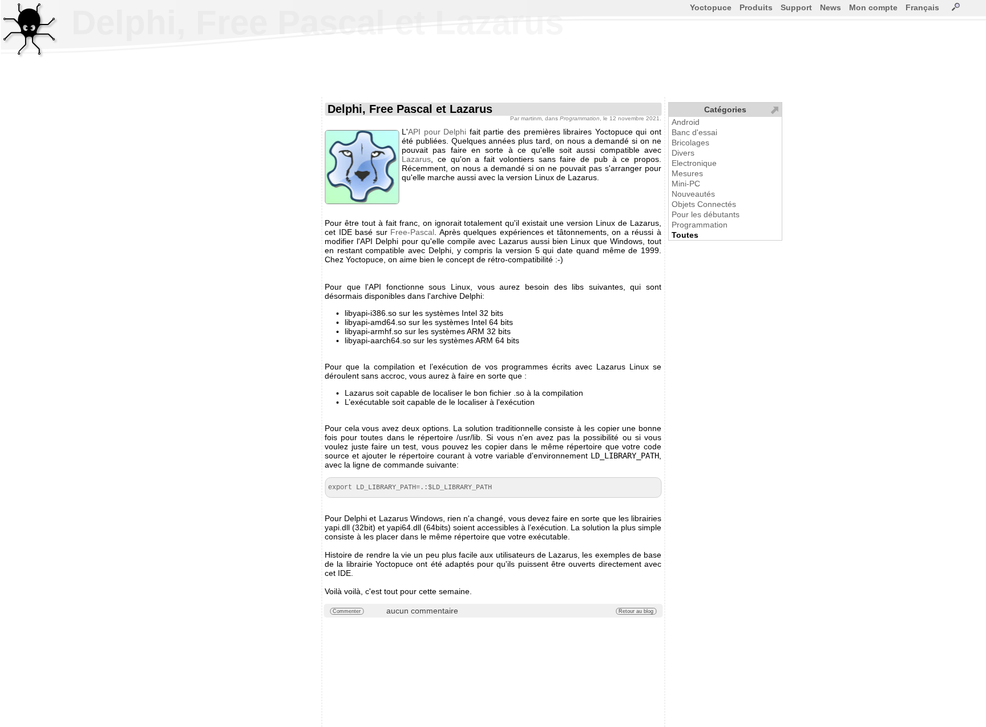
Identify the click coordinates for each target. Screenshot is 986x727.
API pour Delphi (437, 131)
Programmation (700, 224)
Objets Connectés (704, 204)
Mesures (687, 173)
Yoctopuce (711, 7)
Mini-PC (686, 183)
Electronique (694, 163)
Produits (756, 7)
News (830, 7)
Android (686, 122)
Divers (683, 152)
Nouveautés (693, 193)
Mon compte (873, 7)
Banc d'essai (694, 132)
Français (922, 7)
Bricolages (690, 142)
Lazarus (416, 159)
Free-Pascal (412, 232)
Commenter (347, 611)
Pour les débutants (706, 214)
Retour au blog (636, 611)
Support (796, 7)
